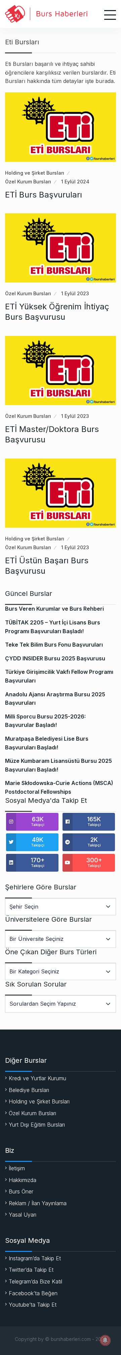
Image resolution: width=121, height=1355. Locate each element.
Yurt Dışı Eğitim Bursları (37, 1124)
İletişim (17, 1168)
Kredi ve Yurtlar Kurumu (37, 1078)
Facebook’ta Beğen (33, 1293)
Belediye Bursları (29, 1090)
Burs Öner (21, 1191)
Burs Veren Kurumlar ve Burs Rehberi (54, 608)
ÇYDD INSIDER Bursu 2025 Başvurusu (55, 658)
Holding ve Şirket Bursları (34, 173)
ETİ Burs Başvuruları (43, 195)
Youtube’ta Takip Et (32, 1304)
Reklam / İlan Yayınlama (38, 1203)
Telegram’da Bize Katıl (35, 1281)
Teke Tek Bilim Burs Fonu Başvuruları (54, 644)
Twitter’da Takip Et (31, 1269)
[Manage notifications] (105, 1340)
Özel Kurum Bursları (28, 181)
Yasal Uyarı (22, 1214)
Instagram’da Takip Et (35, 1258)
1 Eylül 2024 (75, 181)
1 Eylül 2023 (75, 293)
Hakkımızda (22, 1180)
